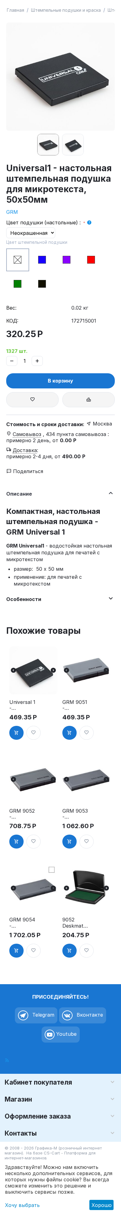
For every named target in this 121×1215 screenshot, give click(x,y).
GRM (12, 212)
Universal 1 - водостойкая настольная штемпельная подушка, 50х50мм (23, 705)
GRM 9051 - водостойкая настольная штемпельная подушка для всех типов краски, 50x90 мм (76, 705)
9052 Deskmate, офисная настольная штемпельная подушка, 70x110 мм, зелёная (75, 923)
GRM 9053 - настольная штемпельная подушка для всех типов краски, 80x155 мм (75, 814)
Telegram (42, 1015)
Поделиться (27, 471)
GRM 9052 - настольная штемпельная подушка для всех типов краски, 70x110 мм (22, 814)
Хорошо (102, 1205)
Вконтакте (89, 1015)
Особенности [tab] (23, 599)
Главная (15, 10)
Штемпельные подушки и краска (66, 10)
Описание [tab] (19, 494)
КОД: (12, 321)
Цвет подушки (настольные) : (44, 222)
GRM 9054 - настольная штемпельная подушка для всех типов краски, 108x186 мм (22, 923)
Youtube (66, 1034)
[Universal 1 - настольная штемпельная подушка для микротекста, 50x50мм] (60, 77)
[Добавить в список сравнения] (88, 399)
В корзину (60, 381)
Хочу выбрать (22, 1205)
